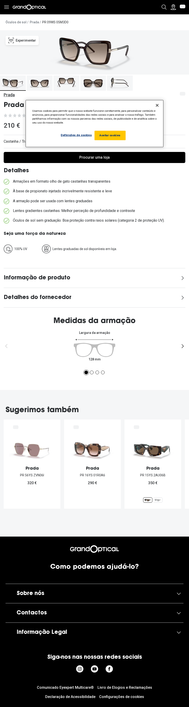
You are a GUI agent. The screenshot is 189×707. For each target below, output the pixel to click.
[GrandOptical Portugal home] (94, 549)
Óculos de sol (16, 22)
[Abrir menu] (6, 7)
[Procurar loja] (173, 7)
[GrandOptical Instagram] (79, 669)
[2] (92, 372)
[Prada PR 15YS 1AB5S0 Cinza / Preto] (157, 500)
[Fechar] (157, 105)
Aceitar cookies (110, 135)
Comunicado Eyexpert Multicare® (65, 687)
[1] (86, 372)
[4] (103, 372)
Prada (34, 22)
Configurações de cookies (121, 697)
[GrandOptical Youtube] (94, 669)
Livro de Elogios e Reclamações (124, 687)
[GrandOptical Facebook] (109, 669)
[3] (97, 372)
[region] (94, 123)
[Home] (29, 7)
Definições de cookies (76, 135)
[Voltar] (6, 346)
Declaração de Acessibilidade (70, 697)
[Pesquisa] (164, 7)
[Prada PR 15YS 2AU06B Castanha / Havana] (147, 500)
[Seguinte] (182, 346)
